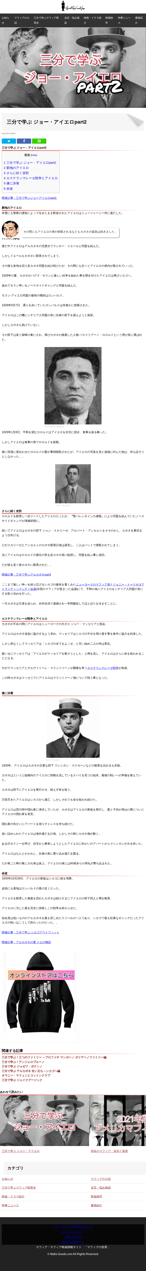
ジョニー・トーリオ (126, 584)
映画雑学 (109, 20)
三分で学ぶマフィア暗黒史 (46, 20)
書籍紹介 (139, 20)
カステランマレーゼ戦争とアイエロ (31, 178)
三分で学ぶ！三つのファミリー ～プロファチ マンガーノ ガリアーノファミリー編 (54, 1057)
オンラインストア (73, 1231)
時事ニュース (124, 20)
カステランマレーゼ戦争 (103, 668)
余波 (8, 188)
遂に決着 (11, 183)
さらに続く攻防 (16, 173)
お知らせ (5, 20)
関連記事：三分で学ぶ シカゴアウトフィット (30, 932)
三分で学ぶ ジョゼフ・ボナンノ (22, 1066)
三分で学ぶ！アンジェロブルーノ (23, 1061)
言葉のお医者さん (73, 1241)
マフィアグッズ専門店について (73, 1226)
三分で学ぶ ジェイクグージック (22, 1080)
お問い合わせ (73, 1236)
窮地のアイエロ (16, 168)
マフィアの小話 (21, 20)
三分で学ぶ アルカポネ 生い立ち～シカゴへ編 (31, 1070)
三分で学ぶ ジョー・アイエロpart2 (30, 162)
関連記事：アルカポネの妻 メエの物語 (26, 942)
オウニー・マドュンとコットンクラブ (26, 1075)
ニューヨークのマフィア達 (93, 584)
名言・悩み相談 (71, 20)
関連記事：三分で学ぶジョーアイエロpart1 (29, 197)
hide (34, 155)
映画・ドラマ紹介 (92, 20)
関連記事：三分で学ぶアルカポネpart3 (26, 574)
